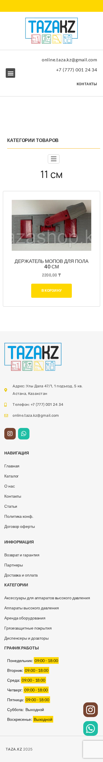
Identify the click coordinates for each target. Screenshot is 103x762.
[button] (10, 73)
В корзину (51, 290)
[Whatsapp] (23, 433)
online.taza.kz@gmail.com (69, 59)
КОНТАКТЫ (87, 84)
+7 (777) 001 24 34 (76, 69)
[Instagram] (10, 433)
